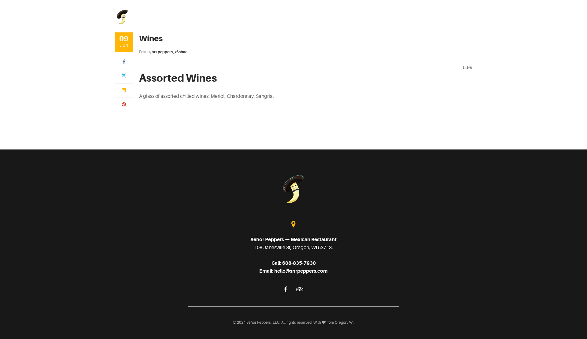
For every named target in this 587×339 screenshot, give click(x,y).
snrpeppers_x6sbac (169, 52)
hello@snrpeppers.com (301, 271)
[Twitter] (123, 76)
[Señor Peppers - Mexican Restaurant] (122, 16)
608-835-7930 (299, 263)
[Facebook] (124, 62)
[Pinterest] (124, 104)
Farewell (433, 16)
